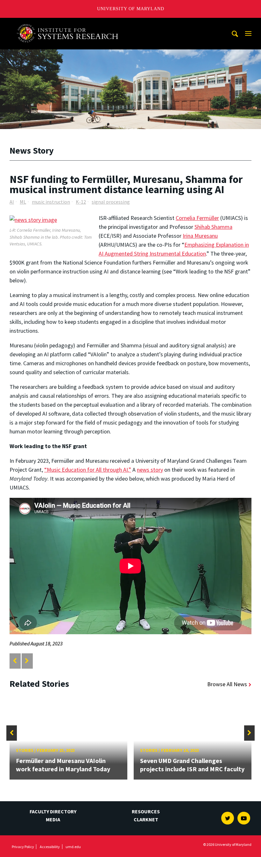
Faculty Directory (53, 811)
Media (53, 819)
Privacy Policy (23, 846)
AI (12, 202)
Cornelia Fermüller (197, 218)
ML (23, 202)
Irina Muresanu (200, 235)
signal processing (111, 202)
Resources (146, 811)
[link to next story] (27, 661)
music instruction (51, 202)
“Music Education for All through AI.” (87, 469)
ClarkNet (146, 819)
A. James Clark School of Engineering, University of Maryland (69, 23)
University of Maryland (130, 8)
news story (150, 469)
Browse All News (227, 684)
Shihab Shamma (213, 226)
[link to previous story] (15, 661)
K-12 (81, 202)
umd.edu (73, 846)
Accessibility (50, 846)
